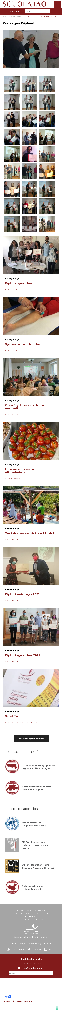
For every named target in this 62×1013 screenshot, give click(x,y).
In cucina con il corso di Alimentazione (21, 471)
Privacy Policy (18, 944)
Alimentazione (12, 478)
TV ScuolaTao (18, 950)
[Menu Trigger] (57, 4)
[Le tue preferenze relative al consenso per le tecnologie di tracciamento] (57, 1008)
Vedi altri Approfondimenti (31, 738)
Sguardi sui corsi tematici (23, 344)
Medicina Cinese (28, 722)
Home (5, 16)
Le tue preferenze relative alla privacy (32, 996)
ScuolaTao (12, 716)
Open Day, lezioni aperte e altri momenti (26, 406)
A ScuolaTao (12, 289)
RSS (49, 950)
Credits (47, 944)
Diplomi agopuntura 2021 (22, 655)
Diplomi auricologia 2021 (22, 594)
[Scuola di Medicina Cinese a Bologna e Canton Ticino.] (31, 4)
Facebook (36, 950)
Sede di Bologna (22, 937)
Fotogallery (12, 278)
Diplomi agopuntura (19, 283)
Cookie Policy (34, 944)
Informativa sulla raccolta (18, 1001)
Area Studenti (15, 11)
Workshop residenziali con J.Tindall (29, 533)
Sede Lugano (41, 937)
